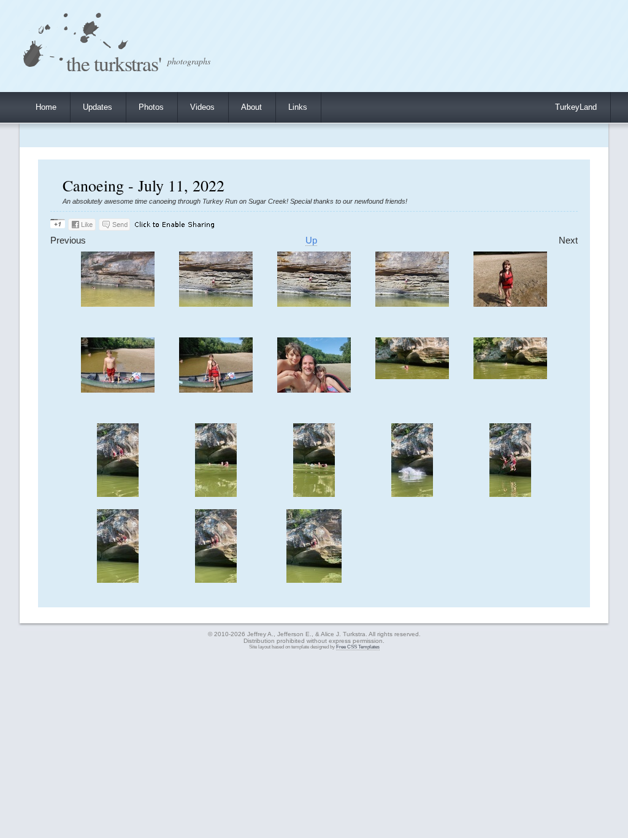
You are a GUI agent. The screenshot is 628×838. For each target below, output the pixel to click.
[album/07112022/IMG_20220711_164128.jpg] (314, 304)
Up (311, 240)
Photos (151, 107)
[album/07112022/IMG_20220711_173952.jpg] (510, 376)
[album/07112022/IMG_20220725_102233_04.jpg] (216, 580)
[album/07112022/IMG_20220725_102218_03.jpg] (314, 494)
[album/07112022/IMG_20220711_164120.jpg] (216, 304)
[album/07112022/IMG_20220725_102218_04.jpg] (412, 494)
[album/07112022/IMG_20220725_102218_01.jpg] (118, 494)
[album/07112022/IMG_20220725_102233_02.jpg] (118, 580)
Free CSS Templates (358, 647)
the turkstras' (113, 63)
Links (297, 107)
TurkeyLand (576, 107)
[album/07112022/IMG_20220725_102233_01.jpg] (510, 494)
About (251, 107)
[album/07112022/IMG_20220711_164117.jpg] (118, 304)
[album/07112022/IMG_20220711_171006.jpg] (314, 389)
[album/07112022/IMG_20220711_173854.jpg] (412, 376)
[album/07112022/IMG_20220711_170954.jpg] (216, 389)
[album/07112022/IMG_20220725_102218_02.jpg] (216, 494)
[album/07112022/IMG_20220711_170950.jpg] (118, 389)
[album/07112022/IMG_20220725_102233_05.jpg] (314, 580)
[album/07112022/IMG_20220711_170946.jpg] (510, 304)
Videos (202, 107)
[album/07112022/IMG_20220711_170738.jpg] (412, 304)
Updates (97, 107)
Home (46, 107)
